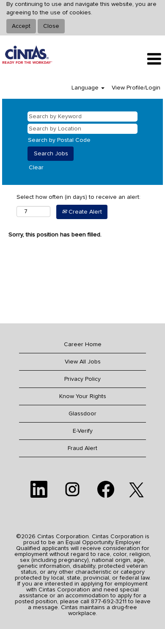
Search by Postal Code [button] (59, 140)
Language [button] (86, 88)
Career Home (83, 344)
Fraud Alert (82, 448)
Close (51, 26)
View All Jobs (83, 362)
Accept (21, 26)
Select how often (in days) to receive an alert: (78, 197)
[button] (137, 59)
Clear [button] (36, 168)
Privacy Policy (82, 379)
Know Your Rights (82, 396)
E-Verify (83, 431)
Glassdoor (82, 414)
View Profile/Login (136, 88)
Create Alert (84, 212)
